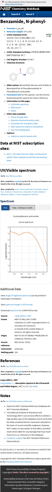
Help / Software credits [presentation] (22, 207)
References (16, 107)
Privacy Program (37, 469)
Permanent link (14, 94)
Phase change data (19, 117)
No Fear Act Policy (34, 478)
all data (33, 386)
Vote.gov (36, 488)
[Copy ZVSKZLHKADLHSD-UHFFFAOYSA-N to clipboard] (24, 56)
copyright (18, 181)
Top (7, 176)
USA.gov (27, 488)
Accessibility (23, 469)
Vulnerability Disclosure (14, 478)
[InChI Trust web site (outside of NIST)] (49, 36)
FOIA (45, 478)
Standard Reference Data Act (19, 461)
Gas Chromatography (20, 129)
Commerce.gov (40, 485)
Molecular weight (15, 31)
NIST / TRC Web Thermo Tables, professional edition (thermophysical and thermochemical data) (27, 157)
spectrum (14, 310)
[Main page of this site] (4, 14)
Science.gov (17, 488)
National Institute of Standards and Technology (6, 9)
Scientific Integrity (36, 482)
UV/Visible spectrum (20, 104)
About (29, 14)
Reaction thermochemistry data (25, 120)
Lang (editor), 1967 (23, 315)
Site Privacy (11, 469)
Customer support (15, 438)
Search (14, 14)
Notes (13, 110)
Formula (11, 28)
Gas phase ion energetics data (24, 123)
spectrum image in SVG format (18, 304)
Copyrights (7, 472)
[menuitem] (4, 14)
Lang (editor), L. (7, 383)
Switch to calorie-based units (24, 136)
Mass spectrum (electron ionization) (27, 126)
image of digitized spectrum (17, 295)
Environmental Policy (16, 482)
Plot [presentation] (5, 207)
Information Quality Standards (18, 485)
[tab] (5, 207)
